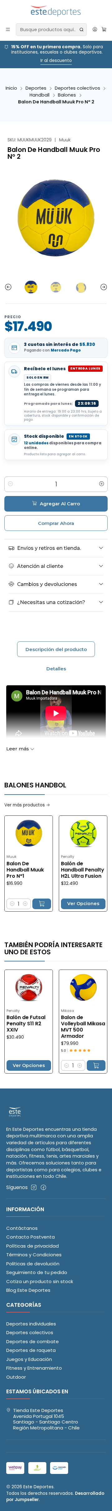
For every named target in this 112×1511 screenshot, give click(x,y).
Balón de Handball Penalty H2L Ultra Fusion (66, 870)
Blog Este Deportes (28, 1290)
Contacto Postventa (30, 1237)
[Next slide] (103, 287)
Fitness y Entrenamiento (34, 1368)
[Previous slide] (9, 287)
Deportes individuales (31, 1323)
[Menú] (8, 29)
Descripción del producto (56, 649)
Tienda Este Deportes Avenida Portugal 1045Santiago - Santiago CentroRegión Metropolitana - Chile (46, 1419)
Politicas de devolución (32, 1263)
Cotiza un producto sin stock (39, 1281)
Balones (67, 95)
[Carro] (104, 29)
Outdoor (16, 1377)
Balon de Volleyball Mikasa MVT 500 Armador (66, 1027)
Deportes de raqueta (31, 1350)
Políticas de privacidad (32, 1246)
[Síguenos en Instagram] (33, 1187)
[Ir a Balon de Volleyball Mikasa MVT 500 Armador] (67, 988)
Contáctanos (22, 1228)
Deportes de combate (32, 1341)
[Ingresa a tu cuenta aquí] (95, 29)
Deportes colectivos (77, 88)
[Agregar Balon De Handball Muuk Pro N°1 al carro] (25, 904)
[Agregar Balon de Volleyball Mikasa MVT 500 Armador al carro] (79, 1065)
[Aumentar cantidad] (101, 484)
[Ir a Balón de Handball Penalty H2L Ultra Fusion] (67, 834)
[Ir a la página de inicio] (56, 11)
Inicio (11, 88)
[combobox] (51, 29)
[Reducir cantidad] (10, 484)
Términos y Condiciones (34, 1254)
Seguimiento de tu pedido (36, 1272)
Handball (39, 95)
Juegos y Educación (29, 1359)
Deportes (36, 88)
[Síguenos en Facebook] (43, 1187)
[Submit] (81, 29)
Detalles (56, 669)
